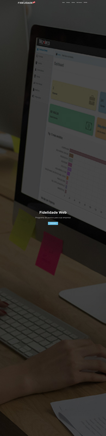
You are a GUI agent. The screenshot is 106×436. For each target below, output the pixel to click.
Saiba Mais (53, 223)
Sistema (73, 2)
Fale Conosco (79, 2)
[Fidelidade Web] (26, 2)
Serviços (68, 2)
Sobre (63, 2)
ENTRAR (85, 2)
